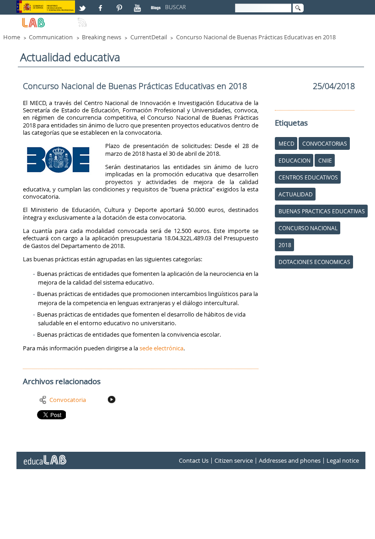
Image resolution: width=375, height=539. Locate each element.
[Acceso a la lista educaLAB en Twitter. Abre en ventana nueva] (83, 4)
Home (11, 37)
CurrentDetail (148, 37)
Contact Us (194, 460)
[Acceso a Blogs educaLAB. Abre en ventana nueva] (157, 4)
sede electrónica (161, 348)
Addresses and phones (290, 460)
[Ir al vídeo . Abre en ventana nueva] (112, 400)
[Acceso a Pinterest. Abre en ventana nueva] (120, 4)
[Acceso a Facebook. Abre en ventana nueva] (101, 4)
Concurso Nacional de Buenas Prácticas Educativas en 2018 (256, 37)
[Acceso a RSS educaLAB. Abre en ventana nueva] (83, 19)
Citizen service (233, 460)
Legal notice (343, 460)
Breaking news (101, 37)
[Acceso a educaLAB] (44, 456)
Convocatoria (67, 400)
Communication (51, 37)
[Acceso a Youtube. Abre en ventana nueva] (138, 4)
